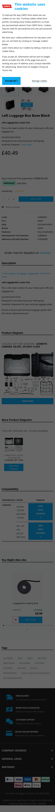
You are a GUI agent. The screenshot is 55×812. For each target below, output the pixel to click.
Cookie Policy (8, 51)
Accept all (10, 81)
